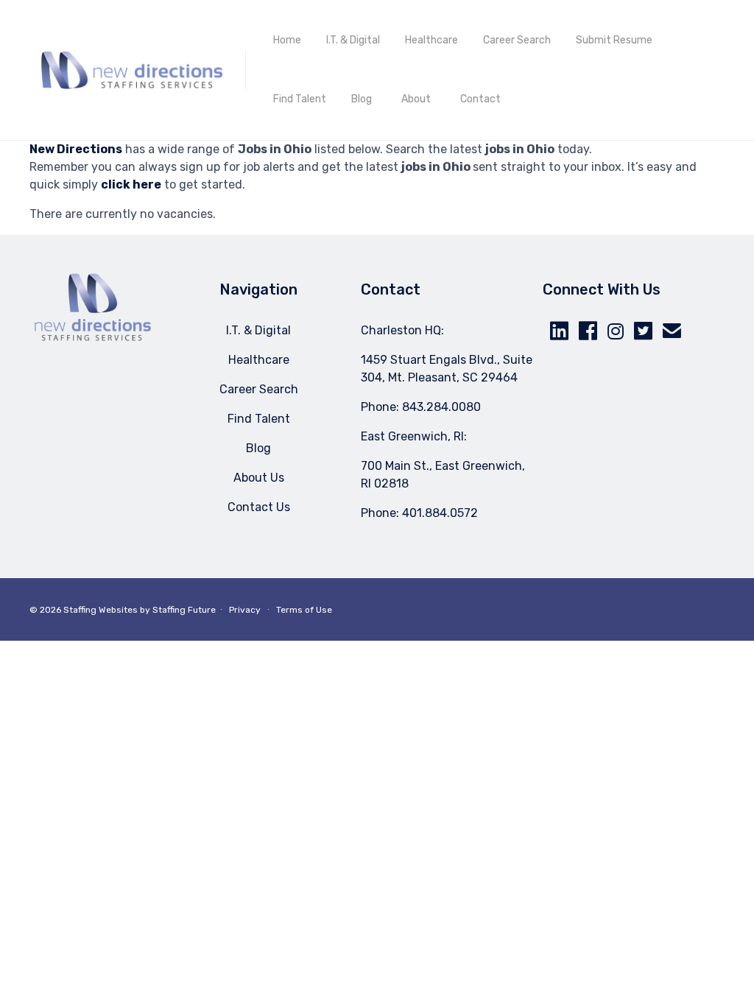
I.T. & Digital (353, 40)
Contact (480, 99)
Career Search (517, 40)
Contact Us (259, 507)
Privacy (245, 610)
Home (287, 40)
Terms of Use (304, 610)
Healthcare (431, 40)
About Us (258, 478)
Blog (361, 99)
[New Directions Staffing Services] (131, 70)
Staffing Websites (100, 610)
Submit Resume (614, 40)
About (416, 99)
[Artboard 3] (93, 338)
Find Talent (299, 99)
